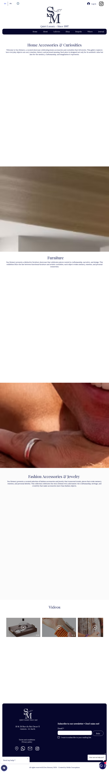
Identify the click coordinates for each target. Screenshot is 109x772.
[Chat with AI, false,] (4, 768)
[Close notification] (27, 759)
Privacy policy (27, 741)
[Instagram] (101, 4)
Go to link (7, 90)
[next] (102, 112)
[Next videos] (106, 627)
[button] (19, 77)
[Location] (16, 748)
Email (61, 728)
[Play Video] (23, 627)
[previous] (6, 112)
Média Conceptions (73, 767)
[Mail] (30, 748)
